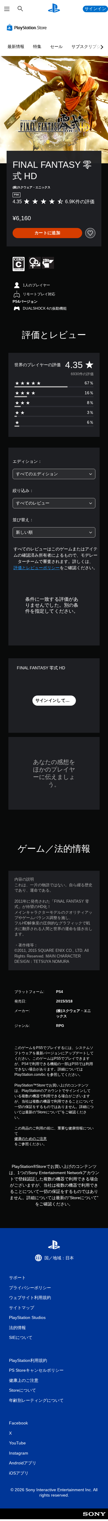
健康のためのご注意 (30, 1139)
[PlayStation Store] (28, 27)
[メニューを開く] (7, 9)
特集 (37, 46)
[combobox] (54, 474)
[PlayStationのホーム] (54, 9)
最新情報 (16, 46)
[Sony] (94, 1518)
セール (56, 46)
